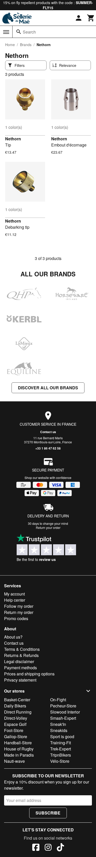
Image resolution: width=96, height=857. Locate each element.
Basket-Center (17, 700)
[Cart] (91, 18)
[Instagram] (48, 848)
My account (14, 594)
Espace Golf (15, 724)
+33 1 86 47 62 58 (48, 448)
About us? (13, 637)
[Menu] (6, 32)
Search (29, 32)
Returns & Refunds (21, 655)
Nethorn (13, 139)
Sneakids (58, 730)
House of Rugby (19, 749)
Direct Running (17, 712)
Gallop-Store (15, 736)
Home (10, 44)
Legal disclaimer (19, 661)
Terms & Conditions (22, 649)
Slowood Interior (65, 712)
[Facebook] (36, 848)
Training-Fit (60, 743)
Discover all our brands (48, 388)
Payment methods (20, 668)
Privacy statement (20, 680)
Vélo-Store (59, 761)
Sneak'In (58, 724)
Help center (14, 600)
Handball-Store (18, 743)
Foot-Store (13, 730)
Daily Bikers (15, 706)
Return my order (18, 612)
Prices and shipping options (29, 674)
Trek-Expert (60, 749)
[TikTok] (60, 848)
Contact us (48, 432)
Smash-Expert (63, 718)
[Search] (19, 32)
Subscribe (48, 813)
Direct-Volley (15, 718)
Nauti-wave (14, 761)
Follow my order (18, 606)
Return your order (48, 527)
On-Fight (58, 700)
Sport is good (62, 736)
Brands (25, 44)
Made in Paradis (19, 755)
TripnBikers (60, 755)
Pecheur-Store (63, 706)
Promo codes (16, 618)
